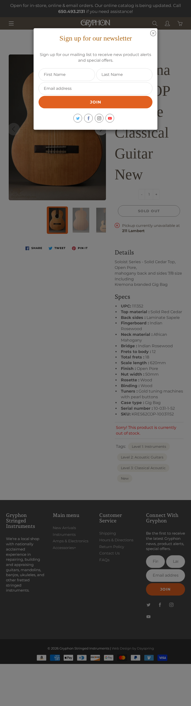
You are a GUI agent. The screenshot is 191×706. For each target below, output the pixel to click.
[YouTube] (109, 118)
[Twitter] (77, 118)
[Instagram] (99, 118)
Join (95, 102)
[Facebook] (88, 118)
